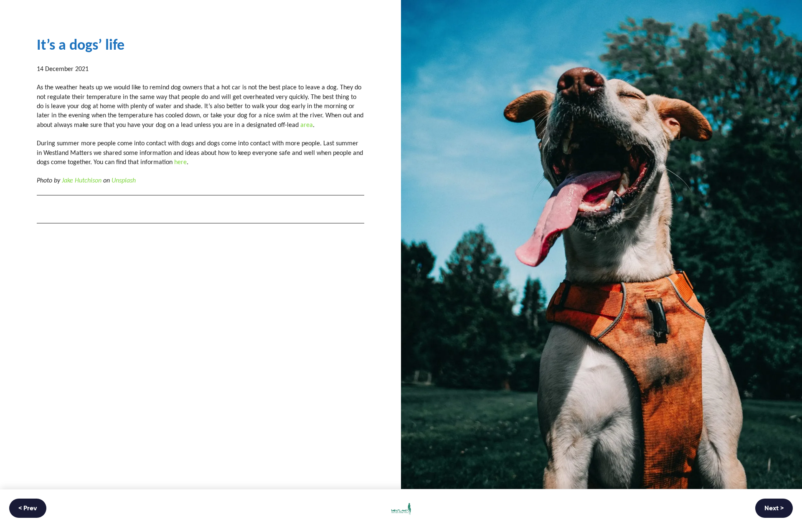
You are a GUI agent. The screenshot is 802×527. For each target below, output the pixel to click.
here (180, 162)
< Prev (27, 508)
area (306, 125)
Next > (774, 508)
